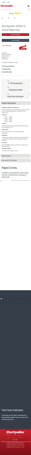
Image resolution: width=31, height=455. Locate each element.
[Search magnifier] (29, 9)
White (16, 150)
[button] (15, 103)
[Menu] (28, 6)
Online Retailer (15, 34)
